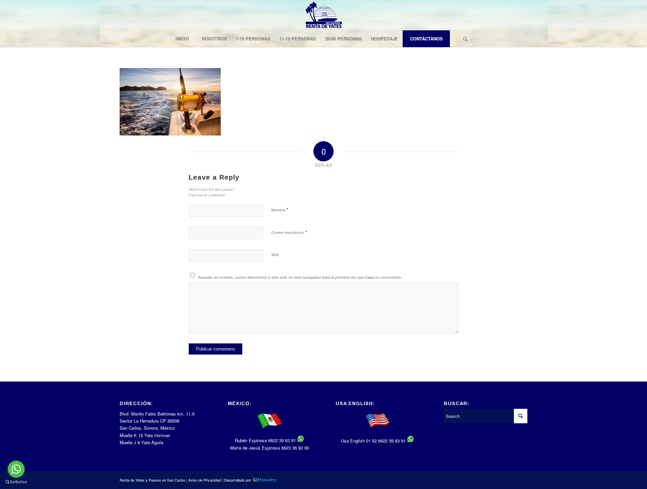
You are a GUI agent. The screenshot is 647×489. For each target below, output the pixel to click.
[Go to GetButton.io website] (16, 482)
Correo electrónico (289, 232)
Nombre (279, 209)
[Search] (465, 38)
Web (275, 254)
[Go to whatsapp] (16, 469)
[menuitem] (182, 38)
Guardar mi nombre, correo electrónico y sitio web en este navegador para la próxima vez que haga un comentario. (300, 277)
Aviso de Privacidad (204, 480)
